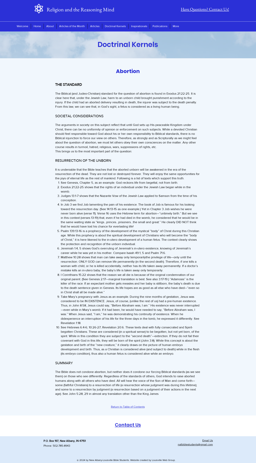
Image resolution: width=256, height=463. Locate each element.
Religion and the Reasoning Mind (80, 9)
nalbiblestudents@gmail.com (195, 444)
